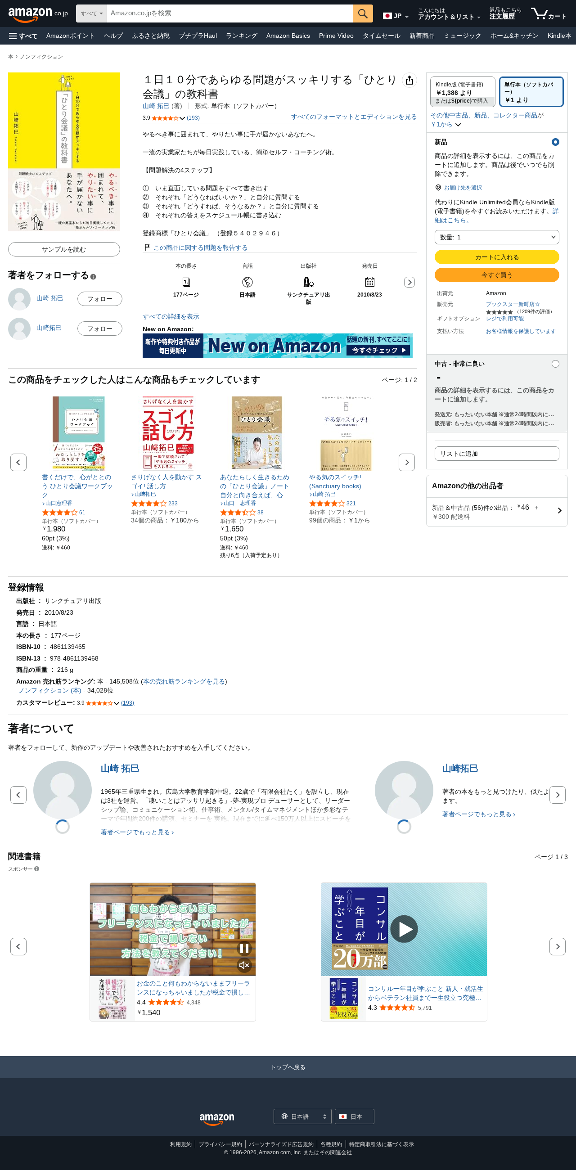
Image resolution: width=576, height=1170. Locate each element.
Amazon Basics (288, 35)
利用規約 (181, 1144)
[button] (23, 36)
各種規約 (331, 1144)
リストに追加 (459, 453)
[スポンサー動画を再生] (404, 929)
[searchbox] (230, 13)
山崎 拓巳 (156, 105)
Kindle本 (560, 35)
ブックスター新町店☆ (513, 304)
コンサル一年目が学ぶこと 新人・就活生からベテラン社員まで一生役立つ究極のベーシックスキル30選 (425, 993)
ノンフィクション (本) (49, 690)
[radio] (463, 92)
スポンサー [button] (20, 869)
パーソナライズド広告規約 (281, 1144)
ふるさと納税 (151, 35)
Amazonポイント (70, 35)
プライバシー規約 (220, 1144)
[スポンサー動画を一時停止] (244, 949)
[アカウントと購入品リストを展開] (479, 17)
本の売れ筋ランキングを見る (184, 681)
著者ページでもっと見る (135, 832)
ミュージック (463, 35)
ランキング (241, 35)
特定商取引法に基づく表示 (381, 1144)
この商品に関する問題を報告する (200, 247)
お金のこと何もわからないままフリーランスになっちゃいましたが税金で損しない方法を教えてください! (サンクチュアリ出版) (193, 988)
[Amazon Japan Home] (217, 1120)
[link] (79, 486)
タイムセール (381, 35)
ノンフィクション (41, 57)
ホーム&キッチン (514, 35)
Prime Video (336, 35)
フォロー (99, 298)
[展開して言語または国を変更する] (407, 17)
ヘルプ (113, 35)
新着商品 (422, 35)
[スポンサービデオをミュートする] (244, 966)
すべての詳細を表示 (171, 316)
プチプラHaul (198, 35)
